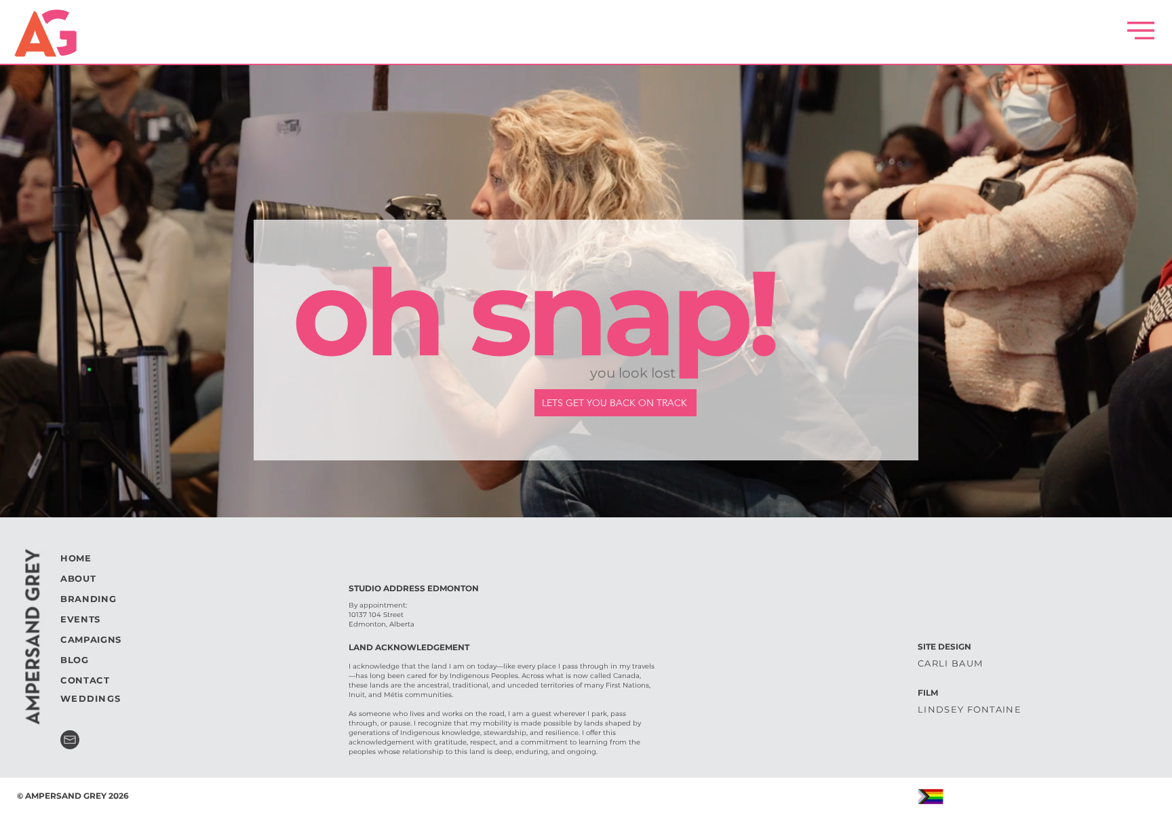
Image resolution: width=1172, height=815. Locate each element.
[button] (1140, 30)
